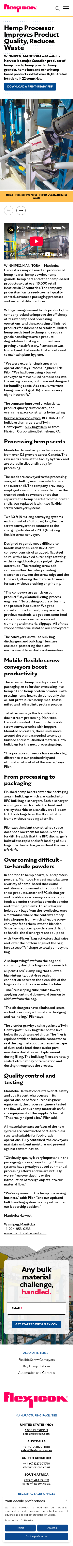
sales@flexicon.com (36, 1433)
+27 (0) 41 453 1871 (36, 1480)
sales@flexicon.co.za (36, 1483)
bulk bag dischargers (19, 422)
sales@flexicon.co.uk (37, 1467)
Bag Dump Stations (36, 1366)
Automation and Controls (36, 1373)
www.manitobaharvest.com (25, 1233)
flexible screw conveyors (22, 418)
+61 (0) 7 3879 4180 (36, 1447)
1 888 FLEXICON (36, 1430)
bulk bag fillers (36, 427)
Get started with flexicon (36, 1324)
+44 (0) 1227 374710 (36, 1463)
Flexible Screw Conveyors (36, 1360)
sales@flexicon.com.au (36, 1450)
